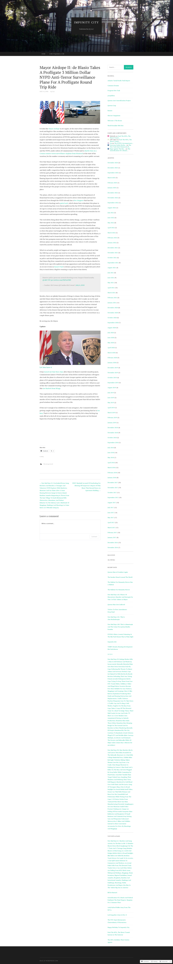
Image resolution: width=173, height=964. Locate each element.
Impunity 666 (112, 642)
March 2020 (111, 353)
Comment (94, 536)
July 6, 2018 (80, 285)
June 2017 (111, 513)
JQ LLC (52, 91)
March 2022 (111, 233)
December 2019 (113, 368)
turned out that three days (53, 372)
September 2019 (113, 383)
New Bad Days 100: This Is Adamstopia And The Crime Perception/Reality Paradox (120, 626)
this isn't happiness (114, 116)
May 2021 (111, 283)
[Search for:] (120, 67)
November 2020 (113, 313)
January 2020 (112, 363)
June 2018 (111, 453)
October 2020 (112, 318)
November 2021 (113, 253)
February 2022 (112, 238)
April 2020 (111, 348)
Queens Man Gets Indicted (116, 605)
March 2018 (111, 468)
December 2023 (113, 168)
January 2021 (112, 303)
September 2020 (113, 323)
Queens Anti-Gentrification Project (119, 101)
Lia (111, 143)
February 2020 (112, 358)
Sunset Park (58, 267)
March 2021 (111, 293)
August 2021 (112, 268)
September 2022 (113, 203)
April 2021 (111, 288)
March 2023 (111, 178)
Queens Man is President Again (118, 572)
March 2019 (111, 413)
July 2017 (111, 507)
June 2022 (111, 218)
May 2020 (111, 343)
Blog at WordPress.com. (49, 961)
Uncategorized (48, 464)
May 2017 (111, 518)
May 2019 (111, 403)
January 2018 (112, 478)
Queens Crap (112, 105)
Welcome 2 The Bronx (115, 121)
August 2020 (112, 328)
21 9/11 (110, 654)
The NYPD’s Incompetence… (123, 143)
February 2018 (112, 473)
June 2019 (111, 398)
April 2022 (111, 228)
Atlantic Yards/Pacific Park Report (119, 81)
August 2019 (112, 388)
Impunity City (86, 22)
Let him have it (46, 367)
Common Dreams (113, 86)
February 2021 (112, 298)
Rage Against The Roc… (117, 149)
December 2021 (113, 248)
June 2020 (111, 338)
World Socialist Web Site (115, 126)
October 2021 (112, 258)
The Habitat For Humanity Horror (119, 590)
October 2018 (112, 438)
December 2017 (113, 482)
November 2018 (113, 433)
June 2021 (111, 278)
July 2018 (111, 448)
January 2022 (112, 243)
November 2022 (113, 198)
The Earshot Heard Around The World (120, 577)
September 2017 (113, 497)
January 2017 (112, 537)
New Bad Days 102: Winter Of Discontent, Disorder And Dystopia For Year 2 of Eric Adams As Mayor (120, 597)
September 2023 (113, 173)
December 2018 (113, 428)
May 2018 (111, 457)
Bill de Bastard (112, 893)
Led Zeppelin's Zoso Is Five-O (117, 915)
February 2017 (112, 532)
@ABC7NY (46, 280)
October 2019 (112, 378)
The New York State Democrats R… (120, 146)
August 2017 (112, 503)
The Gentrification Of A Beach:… (120, 150)
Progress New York (114, 91)
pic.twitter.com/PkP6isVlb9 (61, 280)
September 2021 (113, 263)
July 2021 (111, 273)
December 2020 (113, 308)
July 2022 (111, 213)
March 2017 (111, 528)
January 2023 (112, 188)
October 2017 (112, 493)
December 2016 (113, 543)
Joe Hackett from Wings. (52, 388)
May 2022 (111, 223)
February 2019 (112, 418)
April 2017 (111, 522)
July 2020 (111, 333)
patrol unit (64, 203)
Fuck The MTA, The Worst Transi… (120, 137)
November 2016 (113, 547)
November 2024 (113, 163)
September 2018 (113, 443)
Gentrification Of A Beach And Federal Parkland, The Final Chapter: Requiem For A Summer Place (120, 900)
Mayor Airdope (54, 129)
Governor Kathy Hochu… (118, 145)
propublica (111, 96)
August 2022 (112, 208)
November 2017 (113, 488)
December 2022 (113, 193)
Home (43, 54)
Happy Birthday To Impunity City (118, 927)
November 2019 (113, 373)
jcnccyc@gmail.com (56, 54)
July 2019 (111, 393)
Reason (110, 111)
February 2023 (112, 183)
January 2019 (112, 423)
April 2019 (111, 408)
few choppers (79, 200)
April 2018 (111, 463)
